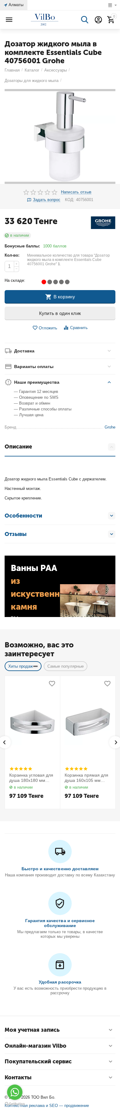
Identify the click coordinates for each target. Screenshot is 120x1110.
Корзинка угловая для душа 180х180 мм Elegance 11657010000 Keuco (32, 778)
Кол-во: (12, 255)
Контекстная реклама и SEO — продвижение (47, 1105)
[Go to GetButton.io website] (15, 1104)
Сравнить (79, 327)
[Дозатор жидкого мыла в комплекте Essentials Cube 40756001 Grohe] (60, 136)
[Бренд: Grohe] (103, 222)
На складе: (15, 280)
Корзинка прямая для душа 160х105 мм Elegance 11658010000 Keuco (88, 778)
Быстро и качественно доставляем (60, 868)
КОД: (69, 199)
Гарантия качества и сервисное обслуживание (59, 923)
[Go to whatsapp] (14, 1092)
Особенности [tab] (23, 515)
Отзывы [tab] (15, 534)
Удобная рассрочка (60, 982)
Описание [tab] (18, 446)
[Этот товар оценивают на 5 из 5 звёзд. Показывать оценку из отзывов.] (20, 768)
